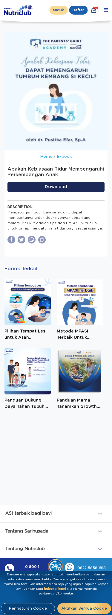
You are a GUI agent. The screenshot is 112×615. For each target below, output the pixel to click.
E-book (64, 156)
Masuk (58, 10)
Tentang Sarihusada (26, 531)
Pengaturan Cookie (28, 609)
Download (56, 187)
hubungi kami (55, 588)
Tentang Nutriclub (25, 549)
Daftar (78, 10)
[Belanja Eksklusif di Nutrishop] (94, 10)
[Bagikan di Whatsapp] (32, 239)
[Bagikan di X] (21, 239)
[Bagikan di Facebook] (11, 239)
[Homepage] (19, 10)
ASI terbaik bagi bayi (28, 513)
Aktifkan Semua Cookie (84, 609)
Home (46, 156)
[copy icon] (42, 240)
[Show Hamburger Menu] (106, 10)
